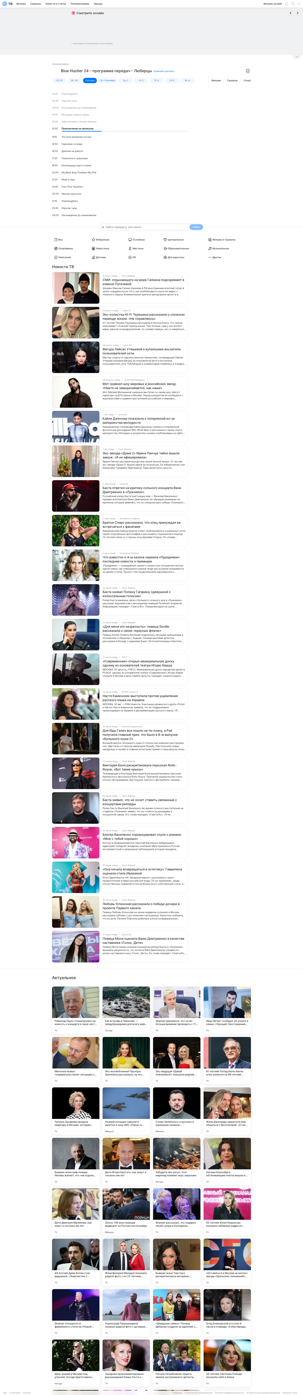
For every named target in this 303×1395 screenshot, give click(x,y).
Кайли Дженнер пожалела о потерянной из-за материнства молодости (139, 421)
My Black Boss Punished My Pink (79, 172)
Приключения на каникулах (78, 128)
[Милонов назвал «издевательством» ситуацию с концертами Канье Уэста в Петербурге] (75, 1060)
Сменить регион (163, 71)
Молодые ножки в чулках (75, 114)
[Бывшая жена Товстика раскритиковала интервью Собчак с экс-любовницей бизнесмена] (176, 1262)
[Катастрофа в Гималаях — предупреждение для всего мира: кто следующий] (126, 1010)
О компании (14, 1393)
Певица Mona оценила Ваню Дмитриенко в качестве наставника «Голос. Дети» (143, 941)
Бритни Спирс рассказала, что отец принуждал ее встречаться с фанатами (142, 525)
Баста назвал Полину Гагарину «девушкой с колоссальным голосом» (137, 594)
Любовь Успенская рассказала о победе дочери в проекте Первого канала (141, 906)
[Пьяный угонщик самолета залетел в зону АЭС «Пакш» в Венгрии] (126, 1111)
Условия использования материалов (263, 1393)
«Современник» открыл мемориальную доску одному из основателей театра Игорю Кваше (138, 663)
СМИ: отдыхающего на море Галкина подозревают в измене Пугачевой (143, 282)
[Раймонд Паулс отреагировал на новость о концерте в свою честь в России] (75, 1010)
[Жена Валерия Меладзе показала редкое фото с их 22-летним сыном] (126, 1262)
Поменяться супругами (75, 158)
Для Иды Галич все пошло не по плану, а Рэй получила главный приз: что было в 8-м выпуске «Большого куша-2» (140, 735)
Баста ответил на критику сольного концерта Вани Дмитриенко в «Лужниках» (142, 490)
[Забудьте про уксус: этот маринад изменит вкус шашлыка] (176, 1161)
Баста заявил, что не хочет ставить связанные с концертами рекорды (140, 802)
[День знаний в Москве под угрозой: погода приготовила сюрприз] (75, 1363)
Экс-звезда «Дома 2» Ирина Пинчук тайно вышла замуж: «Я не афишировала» (141, 455)
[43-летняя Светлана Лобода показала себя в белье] (227, 1363)
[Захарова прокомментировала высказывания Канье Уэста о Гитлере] (126, 1363)
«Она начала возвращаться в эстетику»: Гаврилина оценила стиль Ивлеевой (142, 871)
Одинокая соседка (72, 144)
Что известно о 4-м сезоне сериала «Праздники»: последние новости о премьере (141, 559)
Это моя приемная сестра (76, 137)
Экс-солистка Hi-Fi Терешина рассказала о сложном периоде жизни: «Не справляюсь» (144, 317)
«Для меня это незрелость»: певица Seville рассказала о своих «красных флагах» (136, 629)
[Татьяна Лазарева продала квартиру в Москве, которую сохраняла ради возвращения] (75, 1111)
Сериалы (232, 80)
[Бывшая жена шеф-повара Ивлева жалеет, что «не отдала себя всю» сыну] (75, 1161)
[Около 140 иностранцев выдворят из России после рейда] (126, 1212)
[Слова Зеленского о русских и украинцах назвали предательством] (176, 1111)
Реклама (27, 1393)
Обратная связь (290, 1393)
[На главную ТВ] (9, 4)
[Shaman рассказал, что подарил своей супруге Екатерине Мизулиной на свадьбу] (176, 1212)
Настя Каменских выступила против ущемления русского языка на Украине (140, 698)
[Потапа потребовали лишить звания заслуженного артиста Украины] (176, 1363)
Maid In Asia (68, 179)
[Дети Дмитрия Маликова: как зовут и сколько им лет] (75, 1212)
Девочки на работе (72, 151)
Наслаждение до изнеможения (79, 108)
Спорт (247, 80)
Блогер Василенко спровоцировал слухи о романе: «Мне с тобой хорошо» (142, 837)
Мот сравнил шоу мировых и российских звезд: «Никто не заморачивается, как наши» (139, 386)
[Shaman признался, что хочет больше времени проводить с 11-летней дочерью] (176, 1010)
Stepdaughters (70, 94)
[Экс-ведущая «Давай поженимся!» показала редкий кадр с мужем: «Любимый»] (176, 1060)
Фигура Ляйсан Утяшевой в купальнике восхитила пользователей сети (142, 351)
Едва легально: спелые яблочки (79, 121)
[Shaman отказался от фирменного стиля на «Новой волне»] (75, 1312)
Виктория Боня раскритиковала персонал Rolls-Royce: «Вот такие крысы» (140, 767)
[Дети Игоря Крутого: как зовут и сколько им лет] (126, 1161)
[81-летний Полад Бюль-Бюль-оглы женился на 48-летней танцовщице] (227, 1060)
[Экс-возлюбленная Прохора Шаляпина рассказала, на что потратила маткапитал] (126, 1060)
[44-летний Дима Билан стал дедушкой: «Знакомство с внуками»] (75, 1262)
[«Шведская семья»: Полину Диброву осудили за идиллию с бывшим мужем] (176, 1312)
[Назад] (291, 13)
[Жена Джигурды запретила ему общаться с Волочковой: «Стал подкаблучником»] (227, 1111)
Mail (5, 1393)
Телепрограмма (60, 64)
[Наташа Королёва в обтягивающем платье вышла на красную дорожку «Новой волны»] (227, 1161)
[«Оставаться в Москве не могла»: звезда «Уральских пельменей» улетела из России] (227, 1262)
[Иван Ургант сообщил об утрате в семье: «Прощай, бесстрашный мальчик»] (227, 1010)
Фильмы (216, 80)
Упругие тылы (69, 101)
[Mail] (5, 4)
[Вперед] (297, 13)
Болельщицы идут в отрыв (76, 165)
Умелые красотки (71, 194)
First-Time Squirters (72, 186)
